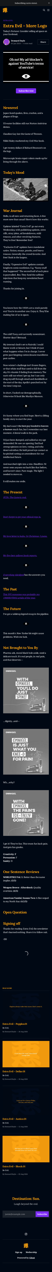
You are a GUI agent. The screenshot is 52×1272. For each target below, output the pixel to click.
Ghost (32, 1257)
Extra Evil (8, 20)
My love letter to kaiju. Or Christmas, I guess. (25, 536)
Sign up (18, 1252)
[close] (49, 3)
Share (43, 42)
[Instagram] (26, 1234)
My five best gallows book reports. (20, 555)
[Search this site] (44, 10)
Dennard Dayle (18, 40)
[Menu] (48, 10)
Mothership (31, 1252)
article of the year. (26, 597)
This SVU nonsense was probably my (21, 594)
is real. (23, 497)
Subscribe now (26, 91)
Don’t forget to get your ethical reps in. (22, 516)
